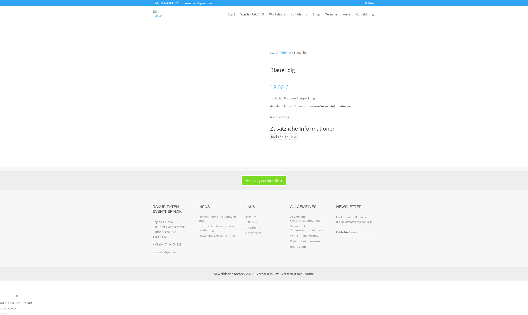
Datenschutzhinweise (305, 241)
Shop (316, 14)
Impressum (298, 247)
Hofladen (296, 14)
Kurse (346, 14)
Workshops (277, 14)
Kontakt (361, 14)
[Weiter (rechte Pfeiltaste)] (5, 313)
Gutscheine (252, 228)
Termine (331, 14)
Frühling (285, 52)
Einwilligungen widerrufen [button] (216, 236)
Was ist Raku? (250, 14)
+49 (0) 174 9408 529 (167, 3)
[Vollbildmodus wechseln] (5, 308)
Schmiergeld (253, 233)
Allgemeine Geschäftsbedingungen (306, 219)
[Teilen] (10, 308)
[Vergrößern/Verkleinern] (1, 308)
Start (231, 14)
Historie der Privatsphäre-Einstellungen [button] (216, 228)
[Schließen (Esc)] (14, 308)
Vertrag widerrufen (264, 180)
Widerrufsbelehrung (304, 236)
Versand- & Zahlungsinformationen (306, 228)
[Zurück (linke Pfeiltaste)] (1, 313)
